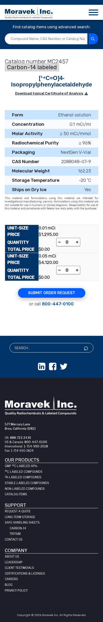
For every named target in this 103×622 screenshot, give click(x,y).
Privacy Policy (16, 590)
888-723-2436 (20, 437)
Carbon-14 (18, 528)
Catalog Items (16, 494)
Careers (11, 579)
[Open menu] (93, 12)
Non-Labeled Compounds (25, 489)
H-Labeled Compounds (23, 477)
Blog (8, 585)
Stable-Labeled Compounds (27, 483)
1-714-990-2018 (36, 446)
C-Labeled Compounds (23, 472)
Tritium (15, 534)
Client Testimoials (19, 568)
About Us (12, 556)
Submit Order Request (51, 293)
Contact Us (14, 539)
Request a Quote (18, 511)
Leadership (14, 562)
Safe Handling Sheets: (22, 522)
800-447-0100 (58, 304)
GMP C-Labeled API (21, 466)
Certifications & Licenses (25, 573)
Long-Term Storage (20, 517)
